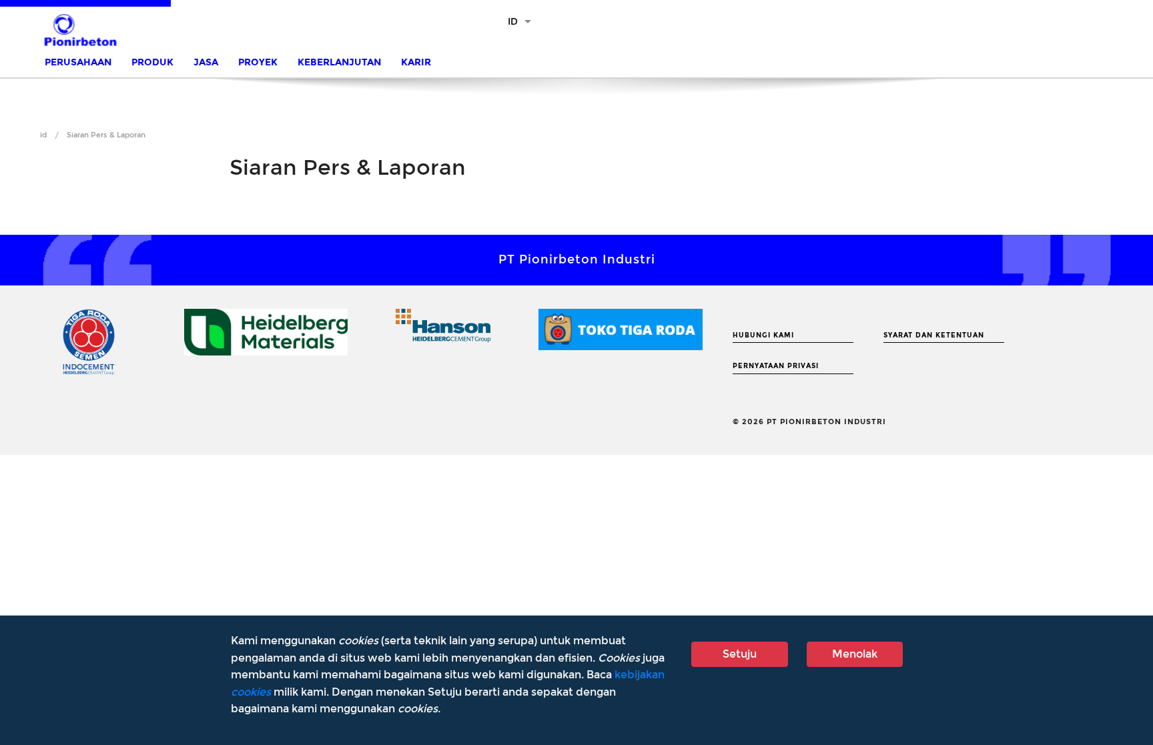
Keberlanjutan (339, 62)
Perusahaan (78, 62)
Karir (416, 62)
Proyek (258, 62)
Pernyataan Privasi (776, 366)
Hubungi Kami (763, 335)
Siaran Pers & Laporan (106, 135)
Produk (152, 62)
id (43, 135)
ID (513, 21)
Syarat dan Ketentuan (933, 335)
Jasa (206, 62)
